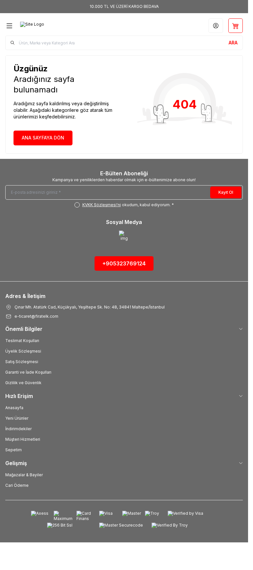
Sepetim (13, 449)
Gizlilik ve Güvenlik (23, 382)
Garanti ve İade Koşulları (28, 372)
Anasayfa (14, 407)
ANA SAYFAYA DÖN (43, 137)
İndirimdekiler (18, 428)
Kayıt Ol (225, 192)
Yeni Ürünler (16, 418)
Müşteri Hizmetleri (22, 439)
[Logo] (51, 26)
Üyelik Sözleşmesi (23, 351)
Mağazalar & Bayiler (24, 474)
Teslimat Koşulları (22, 340)
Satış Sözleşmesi (21, 361)
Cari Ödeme (17, 485)
